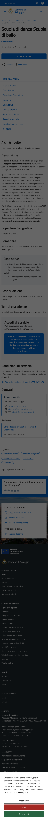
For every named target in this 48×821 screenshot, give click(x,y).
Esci (24, 807)
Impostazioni (24, 800)
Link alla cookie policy (19, 792)
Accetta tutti (24, 814)
